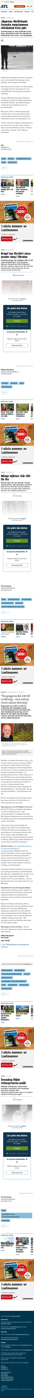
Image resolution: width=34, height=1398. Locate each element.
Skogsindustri (7, 603)
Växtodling (18, 11)
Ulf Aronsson (17, 496)
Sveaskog (5, 1220)
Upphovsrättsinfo (6, 1372)
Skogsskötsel (13, 599)
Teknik (26, 11)
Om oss (3, 1366)
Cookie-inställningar (7, 1380)
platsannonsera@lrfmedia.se (9, 1339)
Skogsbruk (12, 985)
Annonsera (4, 1367)
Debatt (3, 636)
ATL (2, 41)
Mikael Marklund (18, 275)
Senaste (4, 11)
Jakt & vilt (12, 162)
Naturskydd (6, 988)
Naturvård (24, 985)
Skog (11, 11)
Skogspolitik (7, 977)
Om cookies (4, 1374)
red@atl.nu (5, 147)
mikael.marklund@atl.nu (10, 372)
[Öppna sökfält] (33, 11)
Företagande (7, 970)
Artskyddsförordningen (11, 974)
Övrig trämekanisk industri (13, 607)
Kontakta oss (4, 1369)
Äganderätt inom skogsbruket (14, 981)
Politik (11, 159)
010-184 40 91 (25, 1345)
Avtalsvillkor (4, 1375)
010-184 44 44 (6, 374)
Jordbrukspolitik (23, 159)
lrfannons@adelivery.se (22, 1334)
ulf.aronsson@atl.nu (8, 588)
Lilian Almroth (16, 1316)
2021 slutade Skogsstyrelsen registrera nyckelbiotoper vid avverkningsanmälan (16, 848)
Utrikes (5, 383)
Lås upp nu (17, 321)
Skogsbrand (6, 387)
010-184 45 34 (6, 590)
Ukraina (14, 383)
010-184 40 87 (15, 1327)
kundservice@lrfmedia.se (8, 1328)
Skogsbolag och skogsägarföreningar (10, 1215)
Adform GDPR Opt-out (7, 1378)
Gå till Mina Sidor (6, 1323)
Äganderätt (19, 970)
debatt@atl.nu (27, 964)
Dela (5, 168)
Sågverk (19, 603)
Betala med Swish (17, 345)
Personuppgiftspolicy (7, 1377)
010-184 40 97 (6, 149)
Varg (4, 159)
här (15, 754)
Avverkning (26, 599)
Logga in (23, 298)
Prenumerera (19, 6)
